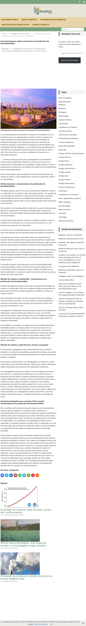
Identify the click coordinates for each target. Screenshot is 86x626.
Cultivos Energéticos (66, 142)
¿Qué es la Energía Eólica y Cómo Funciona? (71, 308)
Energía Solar (64, 176)
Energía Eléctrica (65, 157)
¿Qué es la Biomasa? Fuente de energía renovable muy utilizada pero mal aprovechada (71, 301)
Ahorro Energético (65, 98)
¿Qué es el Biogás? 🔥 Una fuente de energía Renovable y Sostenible (71, 293)
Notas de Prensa (40, 51)
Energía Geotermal (66, 165)
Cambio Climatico (40, 24)
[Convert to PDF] (33, 475)
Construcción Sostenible (68, 135)
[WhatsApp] (20, 475)
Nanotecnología (64, 206)
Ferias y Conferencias (67, 187)
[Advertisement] (28, 70)
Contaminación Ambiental (53, 19)
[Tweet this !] (7, 475)
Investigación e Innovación (15, 24)
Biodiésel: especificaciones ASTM (71, 239)
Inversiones (63, 191)
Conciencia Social (65, 131)
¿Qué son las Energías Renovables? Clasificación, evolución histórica (72, 315)
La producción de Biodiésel (69, 266)
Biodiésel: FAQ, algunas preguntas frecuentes (71, 243)
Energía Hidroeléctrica (67, 168)
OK (51, 624)
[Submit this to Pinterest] (15, 475)
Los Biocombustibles (66, 280)
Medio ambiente (29, 19)
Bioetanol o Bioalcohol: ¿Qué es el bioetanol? (71, 271)
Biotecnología (64, 116)
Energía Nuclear (65, 172)
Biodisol (6, 49)
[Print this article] (28, 475)
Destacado (62, 150)
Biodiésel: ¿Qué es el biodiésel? (70, 235)
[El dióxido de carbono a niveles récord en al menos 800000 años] (27, 563)
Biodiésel (62, 105)
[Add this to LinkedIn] (11, 475)
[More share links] (37, 475)
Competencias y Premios (68, 127)
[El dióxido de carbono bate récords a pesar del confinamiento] (27, 497)
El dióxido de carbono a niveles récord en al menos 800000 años (26, 577)
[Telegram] (24, 475)
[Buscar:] (72, 29)
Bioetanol (62, 108)
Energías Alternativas (66, 183)
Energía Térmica (65, 180)
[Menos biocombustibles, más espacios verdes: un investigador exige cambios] (27, 530)
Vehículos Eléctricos (66, 221)
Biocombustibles (9, 19)
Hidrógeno (62, 112)
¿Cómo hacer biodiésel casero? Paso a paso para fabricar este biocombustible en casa (70, 286)
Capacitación (63, 123)
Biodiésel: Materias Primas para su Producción (72, 250)
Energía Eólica (64, 161)
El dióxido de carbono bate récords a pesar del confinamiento (26, 511)
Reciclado (62, 213)
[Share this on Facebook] (2, 475)
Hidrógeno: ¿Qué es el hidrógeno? (71, 276)
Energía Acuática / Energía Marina (71, 153)
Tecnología (63, 217)
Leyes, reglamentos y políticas (70, 198)
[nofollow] (80, 2)
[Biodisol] (43, 10)
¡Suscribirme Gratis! (69, 60)
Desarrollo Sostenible (67, 146)
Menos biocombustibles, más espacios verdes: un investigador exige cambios (23, 544)
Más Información (41, 624)
